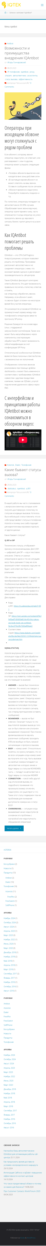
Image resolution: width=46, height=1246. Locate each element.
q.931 (28, 488)
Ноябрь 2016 (9, 982)
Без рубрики (9, 864)
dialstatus (12, 488)
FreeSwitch (10, 901)
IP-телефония (14, 72)
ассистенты (32, 75)
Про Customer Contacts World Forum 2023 (22, 1191)
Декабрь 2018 (10, 952)
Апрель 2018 (9, 965)
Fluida (22, 1238)
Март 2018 (8, 969)
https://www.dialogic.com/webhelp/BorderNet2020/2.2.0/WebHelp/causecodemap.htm (24, 636)
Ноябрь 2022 (9, 939)
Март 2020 (8, 948)
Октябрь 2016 (10, 986)
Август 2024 (9, 927)
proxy (32, 72)
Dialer (17, 465)
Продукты (8, 872)
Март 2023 (8, 935)
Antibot (10, 43)
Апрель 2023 (9, 931)
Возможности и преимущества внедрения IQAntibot (22, 53)
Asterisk (10, 465)
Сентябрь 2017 (10, 973)
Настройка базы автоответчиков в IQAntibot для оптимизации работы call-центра (21, 1154)
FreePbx (10, 897)
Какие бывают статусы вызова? (23, 472)
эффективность (25, 79)
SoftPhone (9, 905)
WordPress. (31, 1238)
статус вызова (11, 79)
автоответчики (19, 75)
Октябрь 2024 (10, 922)
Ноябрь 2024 (9, 918)
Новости (7, 868)
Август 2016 (9, 991)
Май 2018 (8, 961)
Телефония (26, 465)
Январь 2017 (9, 978)
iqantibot (24, 72)
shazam (8, 75)
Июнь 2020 (8, 944)
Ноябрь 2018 (9, 956)
